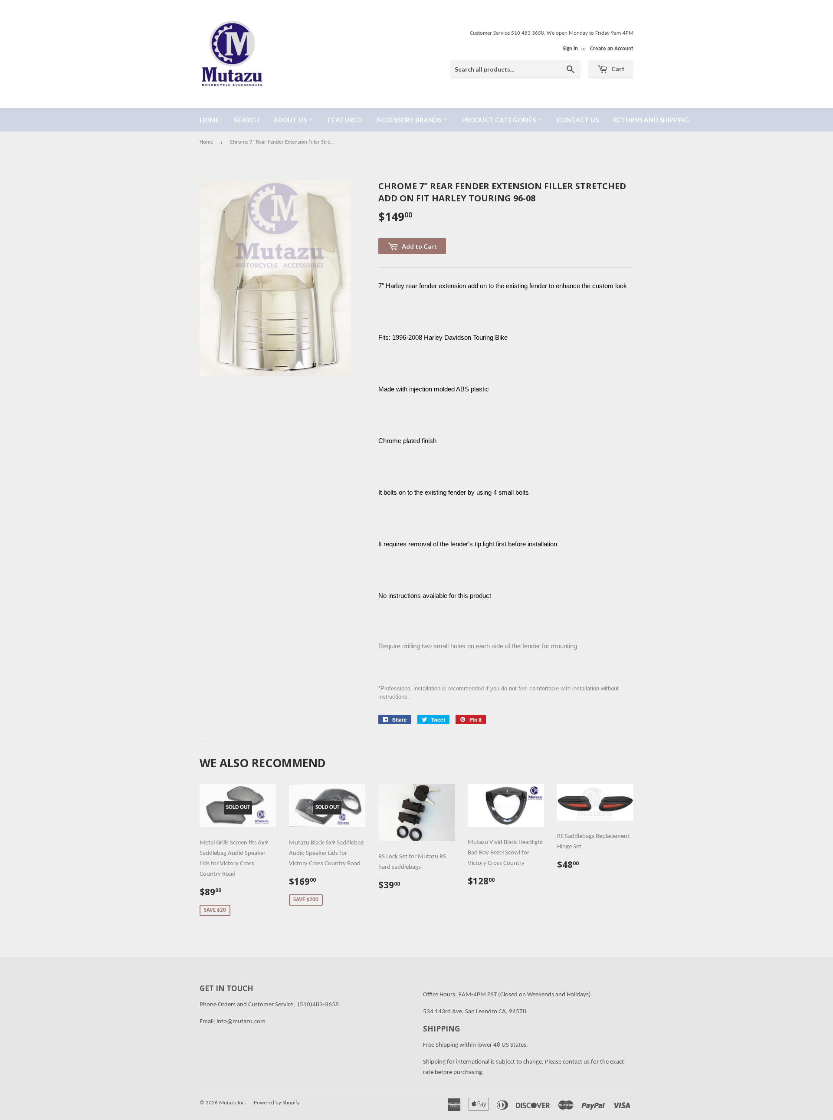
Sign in (570, 49)
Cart (617, 68)
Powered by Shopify (277, 1103)
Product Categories (499, 120)
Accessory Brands (409, 120)
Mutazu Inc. (232, 1103)
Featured (345, 120)
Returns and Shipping (651, 120)
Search (246, 120)
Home (210, 120)
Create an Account (611, 49)
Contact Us (578, 120)
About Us (290, 120)
